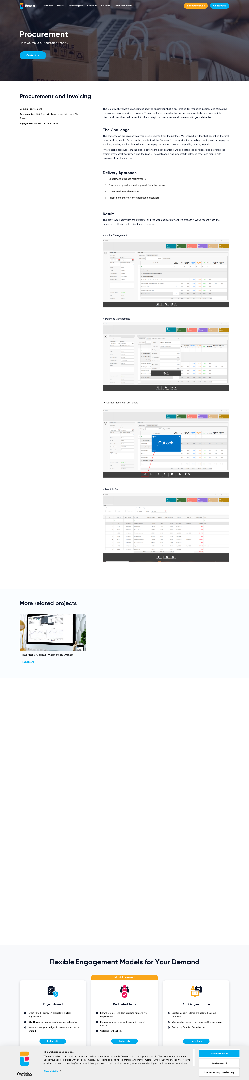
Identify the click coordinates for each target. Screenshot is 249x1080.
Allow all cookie (219, 1053)
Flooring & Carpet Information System (47, 655)
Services (48, 5)
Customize (218, 1063)
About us (92, 5)
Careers (105, 5)
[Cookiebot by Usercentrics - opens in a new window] (24, 1074)
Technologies (75, 5)
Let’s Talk (52, 1041)
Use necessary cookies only (219, 1072)
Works (60, 5)
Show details (51, 1071)
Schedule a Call (196, 5)
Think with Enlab (123, 5)
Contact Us (219, 5)
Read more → (29, 662)
